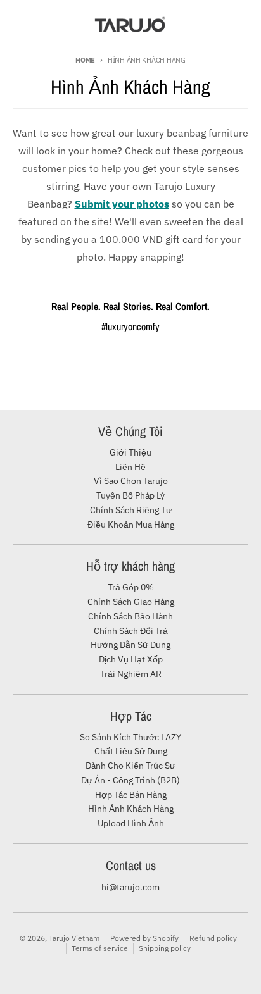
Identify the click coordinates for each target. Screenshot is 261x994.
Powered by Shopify (144, 938)
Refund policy (213, 938)
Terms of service (100, 948)
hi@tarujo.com (130, 887)
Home (85, 60)
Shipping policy (165, 948)
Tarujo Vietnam (74, 938)
